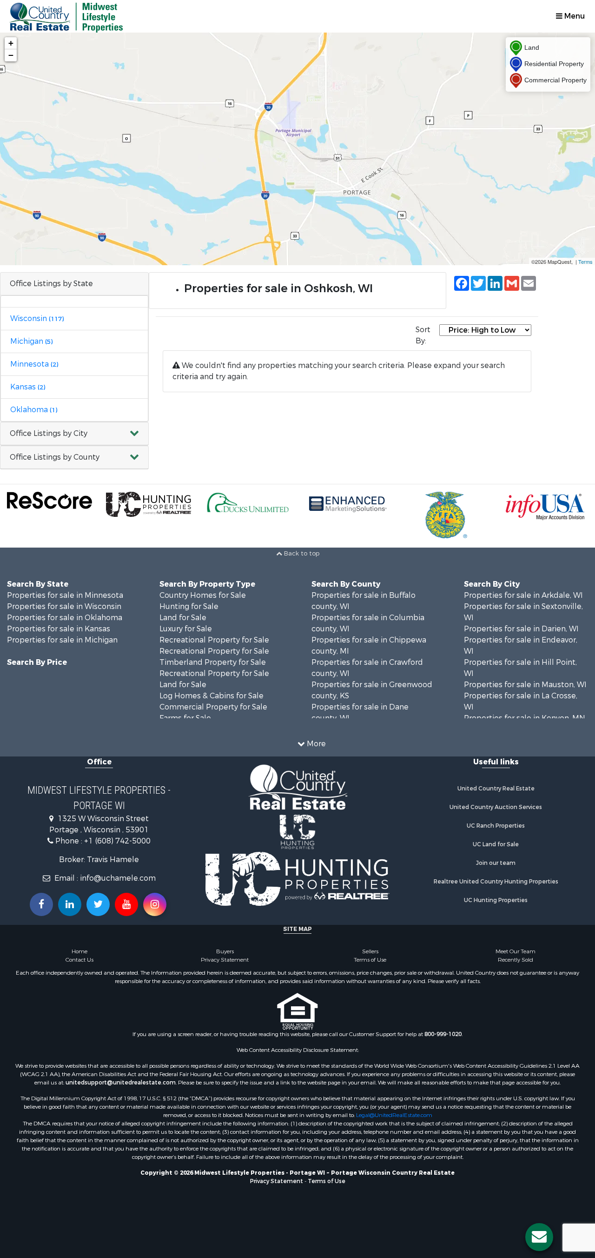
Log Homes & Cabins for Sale (211, 696)
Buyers (225, 951)
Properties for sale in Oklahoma (64, 617)
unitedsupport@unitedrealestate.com (121, 1082)
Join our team (496, 863)
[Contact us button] (539, 1237)
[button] (74, 433)
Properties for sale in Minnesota (65, 595)
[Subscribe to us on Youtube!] (126, 904)
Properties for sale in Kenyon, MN (524, 718)
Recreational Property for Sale (214, 640)
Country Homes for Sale (202, 595)
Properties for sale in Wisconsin (64, 606)
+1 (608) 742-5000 (117, 841)
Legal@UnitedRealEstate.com (394, 1115)
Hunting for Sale (188, 606)
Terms (585, 261)
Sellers (370, 951)
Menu (573, 16)
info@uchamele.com (118, 878)
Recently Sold (515, 960)
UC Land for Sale (496, 844)
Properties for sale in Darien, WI (521, 629)
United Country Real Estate (496, 788)
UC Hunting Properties (496, 900)
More (315, 744)
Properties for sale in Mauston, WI (525, 684)
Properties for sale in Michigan (62, 640)
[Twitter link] (98, 904)
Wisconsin (37, 318)
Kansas (27, 387)
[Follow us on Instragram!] (154, 904)
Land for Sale (182, 617)
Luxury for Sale (185, 629)
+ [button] (10, 43)
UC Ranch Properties (496, 826)
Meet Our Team (516, 951)
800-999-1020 (443, 1034)
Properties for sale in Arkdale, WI (523, 595)
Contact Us (79, 960)
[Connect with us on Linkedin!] (69, 904)
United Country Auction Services (496, 807)
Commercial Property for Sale (213, 707)
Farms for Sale (185, 718)
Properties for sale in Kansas (58, 629)
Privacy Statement (225, 960)
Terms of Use (370, 960)
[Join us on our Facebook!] (41, 904)
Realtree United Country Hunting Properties (496, 881)
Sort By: (423, 335)
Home (79, 951)
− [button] (10, 55)
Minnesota (34, 364)
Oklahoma (33, 410)
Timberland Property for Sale (212, 662)
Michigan (31, 341)
